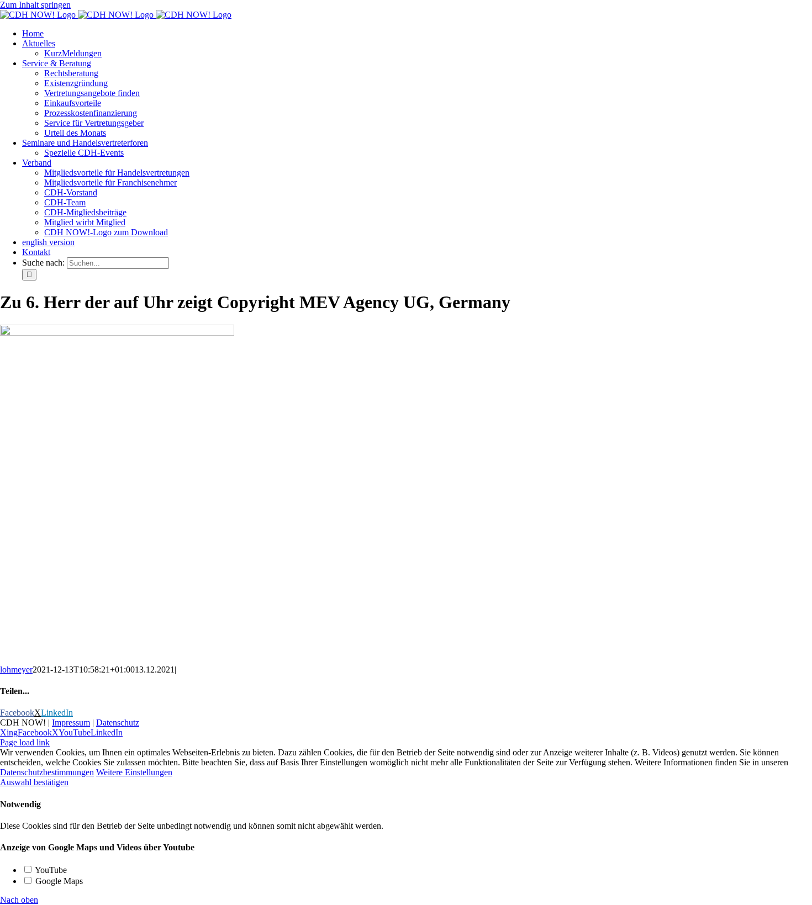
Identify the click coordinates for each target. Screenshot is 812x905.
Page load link (25, 742)
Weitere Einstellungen (134, 772)
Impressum (71, 722)
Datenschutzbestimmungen (47, 772)
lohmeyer (16, 669)
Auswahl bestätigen (34, 782)
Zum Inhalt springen (35, 4)
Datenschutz (117, 722)
